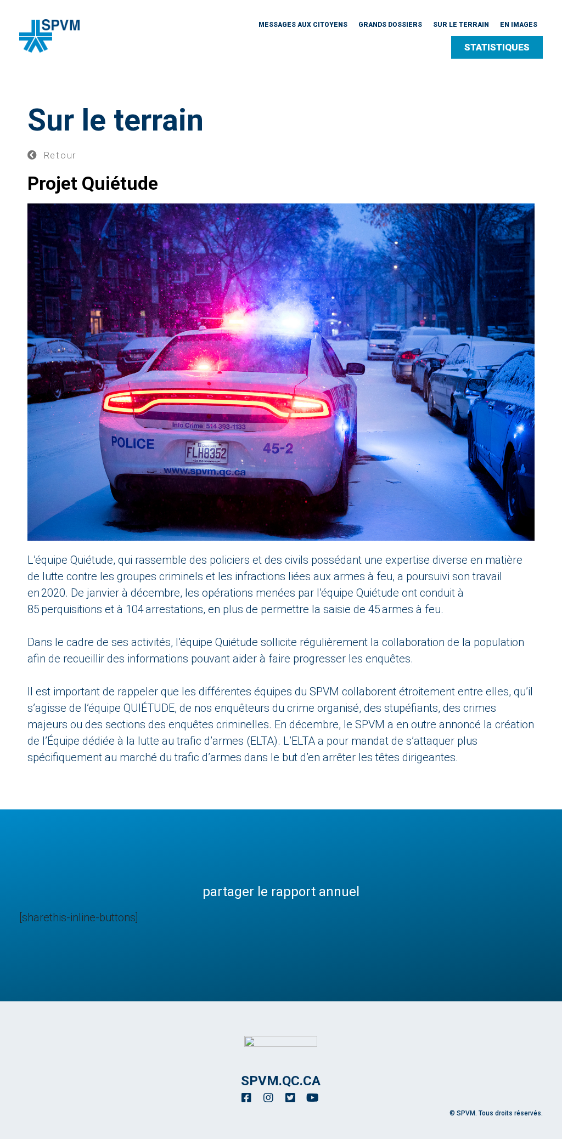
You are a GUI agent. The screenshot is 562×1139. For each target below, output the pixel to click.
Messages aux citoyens (302, 25)
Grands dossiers (390, 25)
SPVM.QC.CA (281, 1081)
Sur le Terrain (461, 25)
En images (518, 25)
